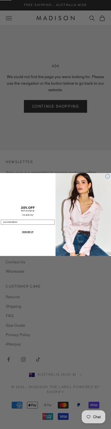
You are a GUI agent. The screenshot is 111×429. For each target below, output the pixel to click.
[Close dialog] (108, 176)
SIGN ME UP (27, 232)
